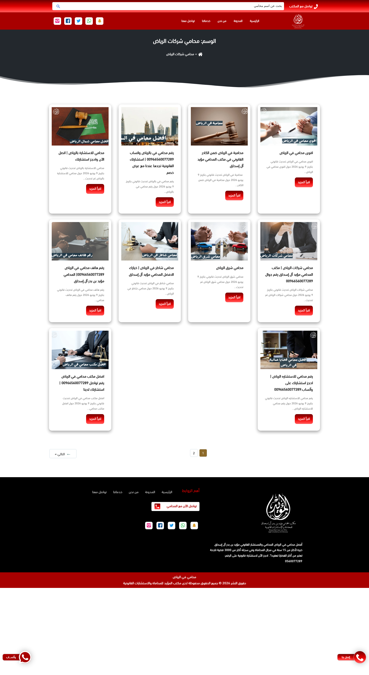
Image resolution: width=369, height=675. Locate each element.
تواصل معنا (188, 21)
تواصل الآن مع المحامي (181, 506)
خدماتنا (206, 21)
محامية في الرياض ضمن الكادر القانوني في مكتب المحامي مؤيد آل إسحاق (220, 159)
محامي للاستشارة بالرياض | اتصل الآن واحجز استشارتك (81, 156)
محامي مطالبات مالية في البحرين (347, 628)
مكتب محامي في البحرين (314, 622)
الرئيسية (254, 21)
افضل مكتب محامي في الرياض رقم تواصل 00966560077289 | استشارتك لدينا (81, 383)
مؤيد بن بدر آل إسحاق (227, 544)
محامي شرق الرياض (229, 267)
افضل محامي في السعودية (351, 590)
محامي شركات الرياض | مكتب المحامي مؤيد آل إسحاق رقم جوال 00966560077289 (289, 274)
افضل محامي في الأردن (353, 634)
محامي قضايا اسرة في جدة (351, 603)
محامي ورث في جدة (355, 597)
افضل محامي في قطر (354, 640)
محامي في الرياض (184, 576)
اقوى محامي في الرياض (296, 153)
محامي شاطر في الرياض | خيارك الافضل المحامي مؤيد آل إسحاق (151, 271)
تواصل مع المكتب (300, 6)
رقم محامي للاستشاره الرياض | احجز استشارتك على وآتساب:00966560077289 (291, 383)
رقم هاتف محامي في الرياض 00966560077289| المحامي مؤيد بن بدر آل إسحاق (84, 274)
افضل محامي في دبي (354, 671)
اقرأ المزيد (304, 182)
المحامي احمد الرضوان (355, 615)
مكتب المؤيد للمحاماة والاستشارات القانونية (152, 583)
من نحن (222, 21)
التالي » (60, 454)
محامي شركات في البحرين (352, 646)
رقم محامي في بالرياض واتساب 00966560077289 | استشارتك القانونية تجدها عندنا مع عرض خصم (152, 162)
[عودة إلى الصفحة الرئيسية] (200, 54)
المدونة (238, 21)
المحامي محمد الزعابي (354, 609)
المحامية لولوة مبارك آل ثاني (350, 622)
